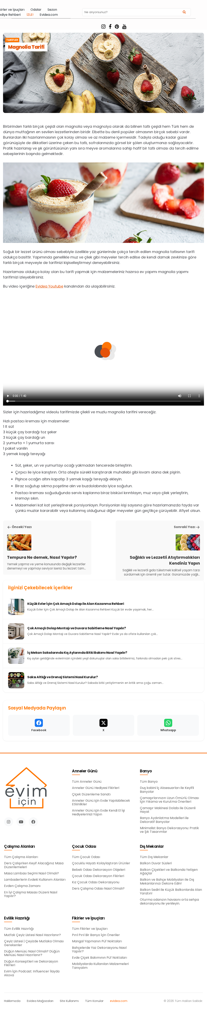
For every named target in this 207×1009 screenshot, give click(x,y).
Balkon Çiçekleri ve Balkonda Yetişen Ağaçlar (169, 871)
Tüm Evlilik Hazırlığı (19, 929)
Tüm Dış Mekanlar (154, 857)
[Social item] (103, 27)
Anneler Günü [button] (84, 771)
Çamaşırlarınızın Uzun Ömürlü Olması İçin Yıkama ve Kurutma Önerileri (169, 800)
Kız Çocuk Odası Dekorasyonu (95, 882)
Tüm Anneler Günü (86, 781)
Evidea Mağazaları (40, 1001)
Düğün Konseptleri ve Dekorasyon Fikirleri (31, 963)
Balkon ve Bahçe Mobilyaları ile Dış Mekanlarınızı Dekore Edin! (167, 881)
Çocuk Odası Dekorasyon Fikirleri (98, 876)
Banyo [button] (146, 771)
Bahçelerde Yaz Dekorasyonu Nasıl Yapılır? (99, 949)
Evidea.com (49, 15)
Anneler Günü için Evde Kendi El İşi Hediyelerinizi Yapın (98, 812)
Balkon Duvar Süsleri (156, 863)
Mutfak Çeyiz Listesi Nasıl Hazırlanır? (32, 935)
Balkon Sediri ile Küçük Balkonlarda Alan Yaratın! (171, 891)
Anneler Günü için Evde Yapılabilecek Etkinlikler (101, 802)
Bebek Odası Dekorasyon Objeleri (98, 870)
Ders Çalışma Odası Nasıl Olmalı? (98, 888)
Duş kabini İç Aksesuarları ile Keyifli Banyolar (167, 790)
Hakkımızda (12, 1001)
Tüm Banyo (149, 781)
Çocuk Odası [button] (84, 846)
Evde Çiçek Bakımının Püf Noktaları (99, 957)
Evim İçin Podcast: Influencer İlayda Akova (31, 973)
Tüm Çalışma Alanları (21, 857)
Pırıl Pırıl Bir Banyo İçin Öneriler (96, 935)
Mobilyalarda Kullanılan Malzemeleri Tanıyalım (100, 966)
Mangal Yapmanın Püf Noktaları (97, 941)
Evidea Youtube (49, 286)
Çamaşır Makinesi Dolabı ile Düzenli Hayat (167, 810)
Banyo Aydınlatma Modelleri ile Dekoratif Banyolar (164, 820)
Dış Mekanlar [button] (152, 846)
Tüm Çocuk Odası (86, 857)
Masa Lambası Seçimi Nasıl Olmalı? (31, 873)
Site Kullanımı (69, 1001)
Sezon (52, 10)
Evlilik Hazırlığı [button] (17, 918)
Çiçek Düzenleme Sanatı (91, 794)
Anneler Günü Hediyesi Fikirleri (95, 788)
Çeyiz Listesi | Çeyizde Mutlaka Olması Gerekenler (34, 943)
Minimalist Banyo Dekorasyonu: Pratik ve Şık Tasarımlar (169, 830)
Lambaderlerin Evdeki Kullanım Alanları (34, 879)
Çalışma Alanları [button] (19, 846)
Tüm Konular (94, 1001)
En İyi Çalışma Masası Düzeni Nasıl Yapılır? (30, 894)
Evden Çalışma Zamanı (22, 886)
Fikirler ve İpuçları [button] (88, 918)
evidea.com (118, 1001)
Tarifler (12, 40)
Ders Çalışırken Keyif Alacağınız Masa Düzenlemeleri (33, 865)
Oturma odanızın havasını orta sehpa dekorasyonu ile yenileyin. (169, 901)
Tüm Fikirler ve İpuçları (90, 929)
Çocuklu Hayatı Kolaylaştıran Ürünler (101, 863)
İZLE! (30, 15)
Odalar (36, 10)
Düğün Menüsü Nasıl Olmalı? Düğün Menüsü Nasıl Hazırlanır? (32, 953)
